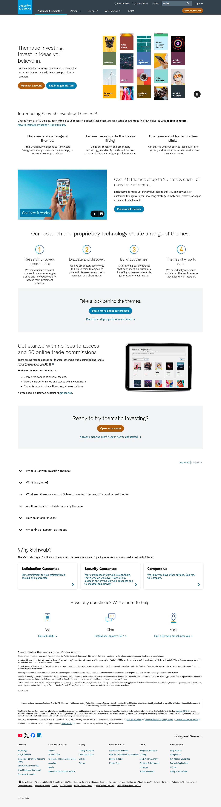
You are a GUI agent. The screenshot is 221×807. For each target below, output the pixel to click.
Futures (82, 763)
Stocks (51, 750)
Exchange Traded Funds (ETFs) (61, 759)
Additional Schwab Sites (52, 782)
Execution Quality (86, 754)
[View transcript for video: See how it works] (101, 213)
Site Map (68, 782)
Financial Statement (100, 782)
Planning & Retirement (149, 763)
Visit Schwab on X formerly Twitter (26, 735)
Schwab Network (147, 771)
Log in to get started (61, 85)
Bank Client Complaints (105, 785)
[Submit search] (188, 3)
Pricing (173, 767)
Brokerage (22, 750)
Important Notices (25, 785)
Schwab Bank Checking (28, 766)
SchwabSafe (27, 782)
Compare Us (175, 754)
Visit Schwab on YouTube (20, 735)
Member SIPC (66, 723)
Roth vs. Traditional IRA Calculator (124, 754)
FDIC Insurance (66, 785)
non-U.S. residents (134, 720)
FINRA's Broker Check (83, 785)
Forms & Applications (179, 763)
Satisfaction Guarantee (180, 759)
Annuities (52, 763)
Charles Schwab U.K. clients (187, 720)
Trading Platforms (86, 750)
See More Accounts (26, 774)
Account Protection (42, 785)
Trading (143, 754)
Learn (131, 10)
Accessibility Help (117, 782)
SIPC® (55, 785)
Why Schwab (176, 750)
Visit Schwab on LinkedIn (39, 735)
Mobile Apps (114, 763)
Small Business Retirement (29, 770)
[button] (62, 195)
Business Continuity (82, 782)
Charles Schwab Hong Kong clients (159, 720)
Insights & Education (148, 750)
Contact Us (131, 782)
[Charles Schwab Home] (25, 7)
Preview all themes (129, 209)
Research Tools (115, 759)
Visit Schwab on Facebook (33, 735)
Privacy (37, 782)
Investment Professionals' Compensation (178, 782)
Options (82, 759)
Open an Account (192, 10)
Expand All (184, 462)
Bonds (51, 767)
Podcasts (144, 767)
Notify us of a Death (178, 771)
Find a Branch (123, 3)
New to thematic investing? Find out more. (42, 124)
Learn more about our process (110, 310)
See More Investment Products (61, 771)
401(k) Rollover (24, 754)
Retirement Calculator (118, 750)
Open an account (31, 85)
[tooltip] (36, 364)
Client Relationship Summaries (129, 785)
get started (66, 392)
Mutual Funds (54, 754)
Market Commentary (149, 759)
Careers (157, 782)
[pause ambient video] (197, 94)
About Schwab (144, 782)
